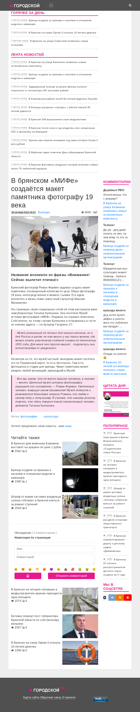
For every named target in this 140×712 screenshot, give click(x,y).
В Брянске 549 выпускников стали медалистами (57, 119)
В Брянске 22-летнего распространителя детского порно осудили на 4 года (114, 567)
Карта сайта (31, 697)
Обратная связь (50, 697)
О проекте (69, 697)
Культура (44, 212)
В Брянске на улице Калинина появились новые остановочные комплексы (115, 211)
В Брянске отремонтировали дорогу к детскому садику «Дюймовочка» (114, 543)
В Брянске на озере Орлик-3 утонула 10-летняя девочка (62, 32)
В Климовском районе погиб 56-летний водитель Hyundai (63, 98)
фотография (28, 416)
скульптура (51, 416)
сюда (68, 426)
